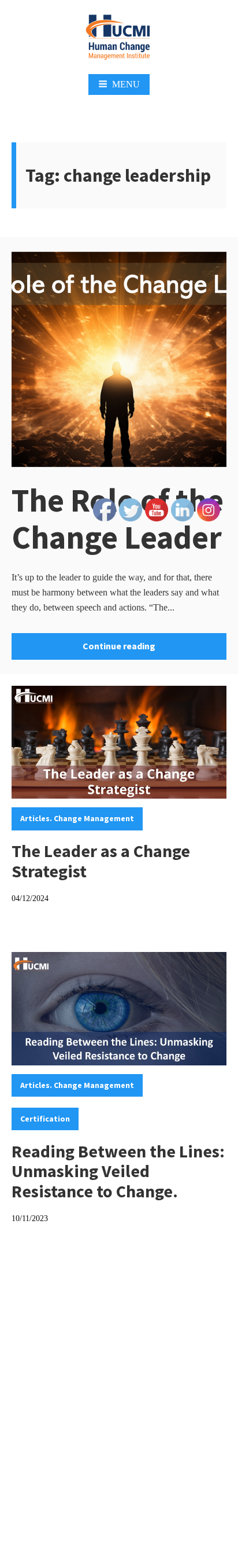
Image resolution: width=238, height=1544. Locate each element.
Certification (45, 1118)
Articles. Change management (77, 818)
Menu (126, 84)
